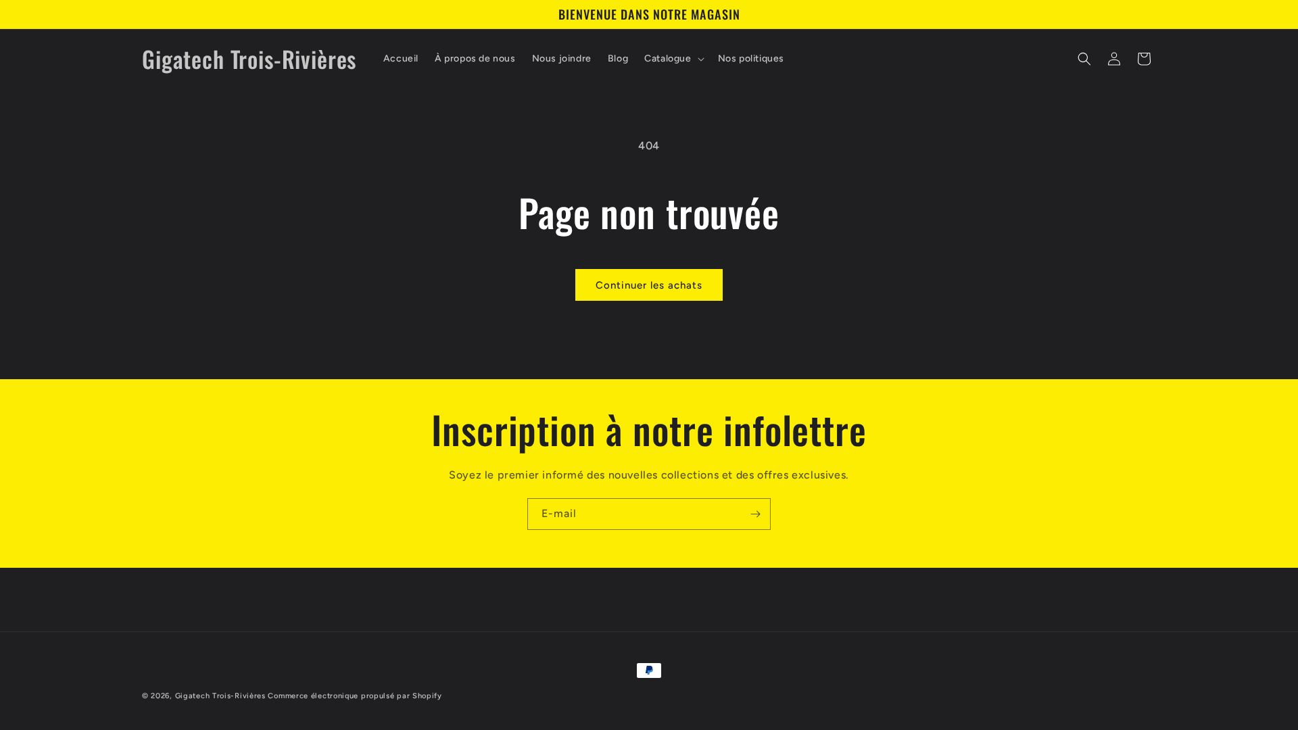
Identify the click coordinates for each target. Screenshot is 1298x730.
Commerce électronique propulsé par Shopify (354, 695)
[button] (672, 59)
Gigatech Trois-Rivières (220, 695)
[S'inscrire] (755, 514)
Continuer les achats (649, 285)
